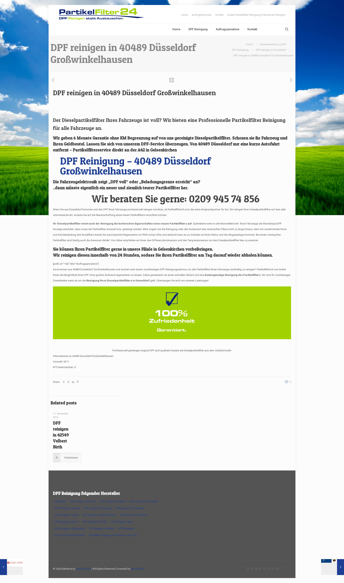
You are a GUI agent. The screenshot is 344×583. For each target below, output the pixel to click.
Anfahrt (219, 15)
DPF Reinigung (240, 49)
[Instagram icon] (273, 568)
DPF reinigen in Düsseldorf (271, 49)
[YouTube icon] (260, 568)
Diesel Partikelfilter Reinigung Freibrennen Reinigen (256, 15)
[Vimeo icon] (256, 568)
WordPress (137, 568)
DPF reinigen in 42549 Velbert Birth (61, 434)
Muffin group (83, 568)
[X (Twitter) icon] (252, 568)
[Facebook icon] (247, 568)
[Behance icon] (277, 568)
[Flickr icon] (264, 568)
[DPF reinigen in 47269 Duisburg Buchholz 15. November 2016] (332, 567)
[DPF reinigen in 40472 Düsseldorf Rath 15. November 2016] (11, 567)
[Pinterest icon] (268, 568)
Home (184, 15)
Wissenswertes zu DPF (273, 44)
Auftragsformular (202, 15)
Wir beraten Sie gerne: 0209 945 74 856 (175, 199)
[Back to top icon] (287, 568)
